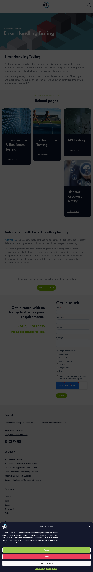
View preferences (46, 563)
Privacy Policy (51, 569)
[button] (89, 526)
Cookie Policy (40, 569)
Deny (47, 557)
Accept (46, 550)
